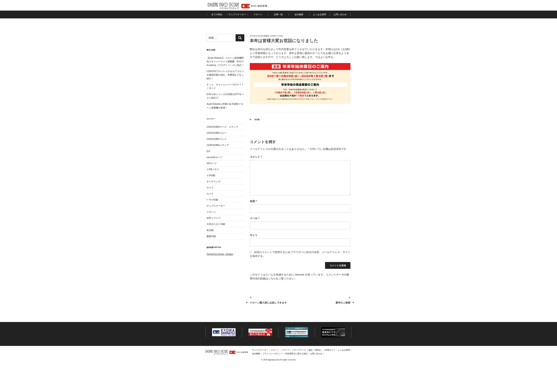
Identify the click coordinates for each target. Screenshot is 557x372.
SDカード (212, 163)
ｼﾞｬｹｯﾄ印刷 (212, 200)
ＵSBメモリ (213, 169)
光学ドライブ (213, 218)
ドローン (258, 14)
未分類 (256, 120)
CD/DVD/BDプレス (217, 139)
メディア (285, 350)
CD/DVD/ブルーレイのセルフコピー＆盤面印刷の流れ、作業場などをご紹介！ (225, 75)
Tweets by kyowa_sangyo (220, 254)
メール (254, 218)
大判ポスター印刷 (216, 224)
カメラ (210, 187)
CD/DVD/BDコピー (217, 133)
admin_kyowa (276, 36)
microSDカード (215, 157)
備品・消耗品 (315, 350)
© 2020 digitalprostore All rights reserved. (278, 360)
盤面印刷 (211, 236)
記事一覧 (278, 14)
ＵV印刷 (211, 175)
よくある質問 (319, 14)
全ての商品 (216, 14)
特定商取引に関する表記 (296, 353)
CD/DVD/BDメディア (218, 145)
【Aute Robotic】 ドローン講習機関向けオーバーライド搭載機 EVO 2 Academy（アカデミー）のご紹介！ (225, 61)
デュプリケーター (237, 14)
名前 (253, 201)
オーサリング (213, 181)
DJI (208, 151)
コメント (256, 156)
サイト (254, 235)
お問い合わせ (340, 14)
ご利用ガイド (329, 350)
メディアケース (299, 350)
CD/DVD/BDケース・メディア (222, 127)
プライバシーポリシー (273, 353)
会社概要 (299, 14)
